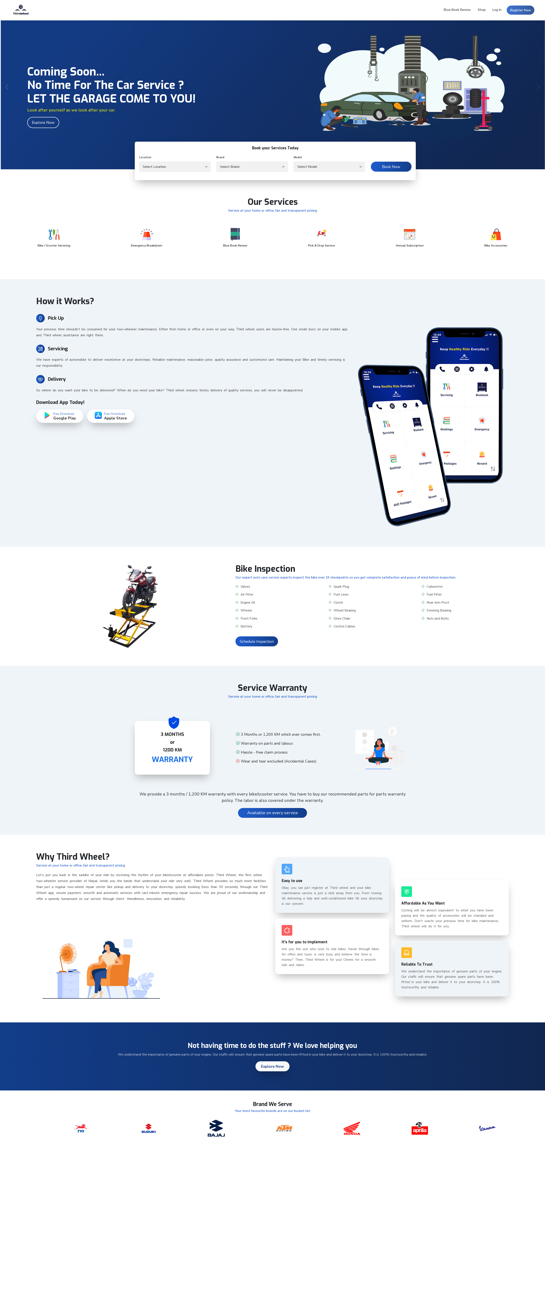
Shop (482, 10)
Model (298, 157)
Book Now (391, 166)
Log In (497, 10)
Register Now (520, 10)
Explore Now (43, 122)
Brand (220, 157)
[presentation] (7, 87)
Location (145, 157)
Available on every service (272, 813)
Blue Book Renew (457, 10)
